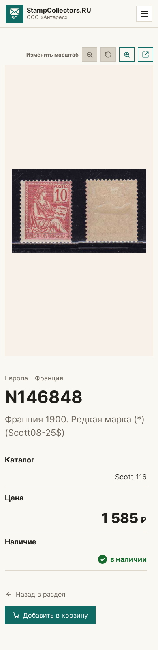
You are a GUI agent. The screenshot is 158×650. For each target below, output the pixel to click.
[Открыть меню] (144, 14)
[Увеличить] (127, 54)
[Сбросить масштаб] (108, 54)
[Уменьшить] (89, 54)
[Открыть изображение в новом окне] (145, 54)
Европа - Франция (34, 378)
